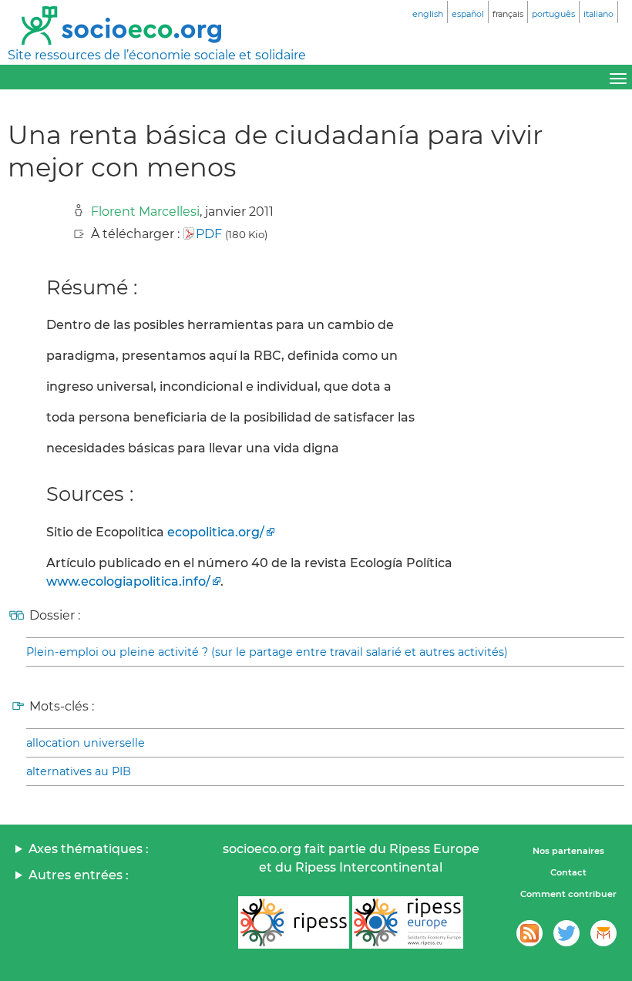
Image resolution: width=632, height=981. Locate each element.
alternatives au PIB (78, 771)
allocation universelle (85, 743)
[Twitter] (566, 933)
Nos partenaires (568, 850)
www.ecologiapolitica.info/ (128, 581)
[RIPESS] (293, 922)
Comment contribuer (568, 894)
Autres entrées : (79, 875)
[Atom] (529, 933)
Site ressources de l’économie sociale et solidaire (157, 55)
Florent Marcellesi (145, 211)
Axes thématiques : (89, 849)
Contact (568, 872)
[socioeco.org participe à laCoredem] (603, 933)
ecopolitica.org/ (215, 532)
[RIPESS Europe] (407, 922)
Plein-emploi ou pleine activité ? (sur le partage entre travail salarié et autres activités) (267, 652)
